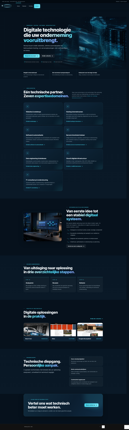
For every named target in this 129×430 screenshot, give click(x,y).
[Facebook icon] (100, 426)
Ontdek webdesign (31, 121)
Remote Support (123, 1)
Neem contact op (90, 405)
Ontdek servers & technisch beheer (75, 144)
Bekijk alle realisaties (95, 318)
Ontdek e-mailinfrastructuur (73, 166)
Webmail (117, 1)
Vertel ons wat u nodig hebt (75, 246)
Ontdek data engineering (32, 166)
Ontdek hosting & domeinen (73, 121)
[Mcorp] (7, 5)
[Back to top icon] (103, 426)
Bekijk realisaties (46, 56)
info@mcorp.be (22, 1)
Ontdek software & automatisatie (34, 144)
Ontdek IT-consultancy (32, 187)
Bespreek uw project (30, 56)
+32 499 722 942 (14, 1)
